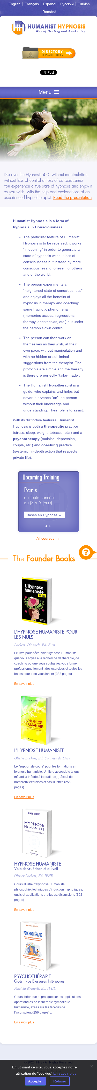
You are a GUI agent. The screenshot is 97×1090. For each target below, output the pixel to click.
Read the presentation (72, 198)
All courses (45, 538)
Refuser (59, 1081)
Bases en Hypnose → (44, 515)
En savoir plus (24, 684)
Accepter (35, 1081)
